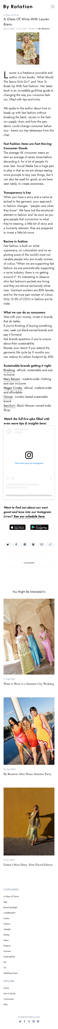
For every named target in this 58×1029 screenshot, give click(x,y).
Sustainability (9, 956)
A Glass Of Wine (11, 15)
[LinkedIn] (33, 1022)
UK (5, 962)
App (5, 902)
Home (6, 988)
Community (9, 999)
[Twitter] (20, 1022)
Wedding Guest (10, 973)
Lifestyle (7, 929)
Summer (7, 951)
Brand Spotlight (10, 907)
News (6, 940)
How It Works (9, 993)
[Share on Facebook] (16, 544)
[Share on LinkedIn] (25, 544)
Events (6, 918)
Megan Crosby (13, 388)
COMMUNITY (10, 913)
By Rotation (44, 29)
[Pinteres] (38, 1022)
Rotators (7, 945)
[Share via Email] (41, 544)
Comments (29, 562)
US (5, 967)
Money (6, 934)
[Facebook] (24, 1022)
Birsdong (9, 370)
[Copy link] (50, 544)
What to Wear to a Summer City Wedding (29, 684)
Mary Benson (12, 379)
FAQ (5, 1004)
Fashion (7, 923)
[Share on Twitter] (8, 544)
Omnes (8, 397)
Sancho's (10, 406)
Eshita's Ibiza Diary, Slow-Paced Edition (28, 865)
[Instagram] (29, 1022)
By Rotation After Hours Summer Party (27, 774)
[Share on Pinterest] (33, 544)
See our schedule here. (29, 516)
